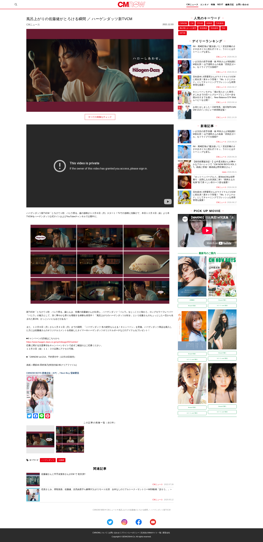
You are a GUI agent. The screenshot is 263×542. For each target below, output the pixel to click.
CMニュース (192, 4)
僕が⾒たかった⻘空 (188, 28)
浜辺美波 (203, 28)
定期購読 (192, 300)
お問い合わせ (242, 4)
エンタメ (204, 4)
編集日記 (229, 4)
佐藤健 (61, 460)
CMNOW (183, 23)
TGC (224, 28)
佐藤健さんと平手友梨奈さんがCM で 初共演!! (63, 474)
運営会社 (166, 533)
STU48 (200, 23)
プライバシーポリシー (130, 533)
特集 (213, 4)
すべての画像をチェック (100, 117)
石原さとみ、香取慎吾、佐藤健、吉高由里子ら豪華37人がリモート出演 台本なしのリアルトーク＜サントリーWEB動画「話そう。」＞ (106, 489)
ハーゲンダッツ (47, 460)
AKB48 (209, 23)
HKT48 (182, 33)
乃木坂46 (219, 23)
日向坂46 (214, 28)
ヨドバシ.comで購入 (222, 305)
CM (192, 23)
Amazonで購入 (192, 305)
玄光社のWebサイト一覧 (151, 533)
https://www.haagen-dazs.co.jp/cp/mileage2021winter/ (52, 342)
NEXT (220, 4)
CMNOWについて (100, 533)
